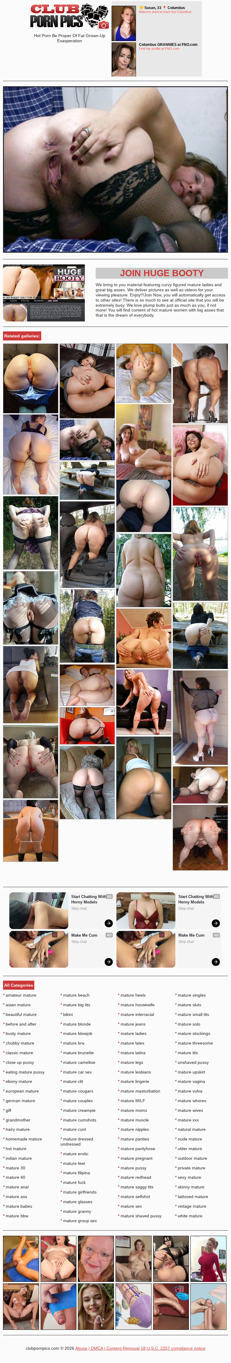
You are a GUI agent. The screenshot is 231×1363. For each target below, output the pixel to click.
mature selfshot (134, 1196)
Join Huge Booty (162, 273)
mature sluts (188, 1004)
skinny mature (190, 1186)
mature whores (190, 1100)
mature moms (132, 1110)
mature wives (189, 1110)
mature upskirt (190, 1072)
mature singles (190, 995)
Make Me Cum (84, 935)
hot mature (14, 1148)
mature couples (76, 1100)
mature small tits (192, 1014)
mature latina (132, 1052)
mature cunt (73, 1129)
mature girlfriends (78, 1192)
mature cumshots (78, 1120)
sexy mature (188, 1177)
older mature (188, 1148)
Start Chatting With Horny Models (89, 899)
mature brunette (77, 1052)
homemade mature (22, 1139)
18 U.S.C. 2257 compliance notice (173, 1348)
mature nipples (133, 1129)
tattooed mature (191, 1196)
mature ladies (132, 1033)
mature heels (132, 995)
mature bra (72, 1043)
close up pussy (18, 1062)
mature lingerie (133, 1081)
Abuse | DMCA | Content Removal (107, 1348)
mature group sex (78, 1220)
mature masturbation (139, 1091)
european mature (21, 1091)
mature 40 (14, 1177)
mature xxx (187, 1120)
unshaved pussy (192, 1062)
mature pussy (132, 1167)
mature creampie (78, 1110)
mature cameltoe (77, 1062)
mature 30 (14, 1167)
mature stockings (192, 1033)
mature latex (131, 1043)
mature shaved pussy (140, 1215)
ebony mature (17, 1081)
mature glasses (76, 1201)
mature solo (187, 1024)
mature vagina (190, 1081)
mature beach (75, 995)
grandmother (16, 1120)
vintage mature (190, 1206)
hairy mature (16, 1129)
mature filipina (75, 1172)
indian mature (17, 1158)
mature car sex (76, 1072)
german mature (19, 1100)
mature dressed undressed (76, 1141)
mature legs (130, 1062)
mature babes (17, 1206)
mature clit (71, 1081)
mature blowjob (76, 1033)
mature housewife (136, 1004)
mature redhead (134, 1177)
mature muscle (133, 1120)
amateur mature (19, 995)
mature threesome (194, 1043)
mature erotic (74, 1153)
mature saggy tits (135, 1186)
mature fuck (73, 1182)
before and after (19, 1024)
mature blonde (75, 1024)
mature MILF (131, 1100)
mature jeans (132, 1024)
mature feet (72, 1163)
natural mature (190, 1129)
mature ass (15, 1196)
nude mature (188, 1139)
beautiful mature (20, 1014)
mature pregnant (135, 1158)
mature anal (16, 1186)
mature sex (130, 1206)
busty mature (17, 1033)
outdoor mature (191, 1158)
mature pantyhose (136, 1148)
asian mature (17, 1004)
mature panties (133, 1139)
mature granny (75, 1211)
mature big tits (75, 1004)
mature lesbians (134, 1072)
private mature (190, 1167)
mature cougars (76, 1091)
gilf (7, 1110)
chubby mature (18, 1043)
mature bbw (15, 1215)
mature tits (186, 1052)
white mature (188, 1215)
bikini (66, 1014)
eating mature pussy (24, 1072)
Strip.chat (79, 908)
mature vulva (188, 1091)
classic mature (18, 1052)
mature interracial (136, 1014)
